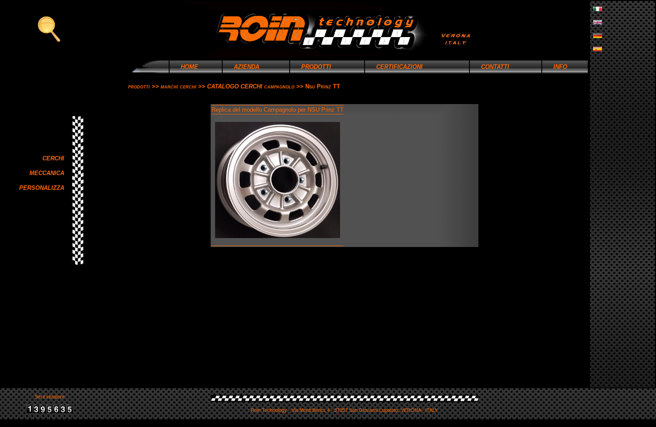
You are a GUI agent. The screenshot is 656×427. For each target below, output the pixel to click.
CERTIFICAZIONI (394, 66)
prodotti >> (144, 86)
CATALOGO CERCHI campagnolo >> (256, 86)
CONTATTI (489, 66)
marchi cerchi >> (184, 86)
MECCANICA (49, 173)
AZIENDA (241, 66)
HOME (184, 66)
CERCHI (56, 158)
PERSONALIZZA (44, 187)
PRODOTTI (311, 66)
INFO (555, 66)
